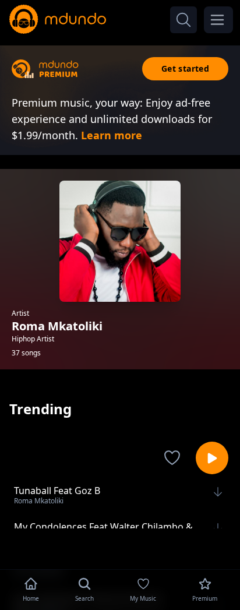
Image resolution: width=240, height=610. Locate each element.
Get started (185, 68)
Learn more (111, 135)
